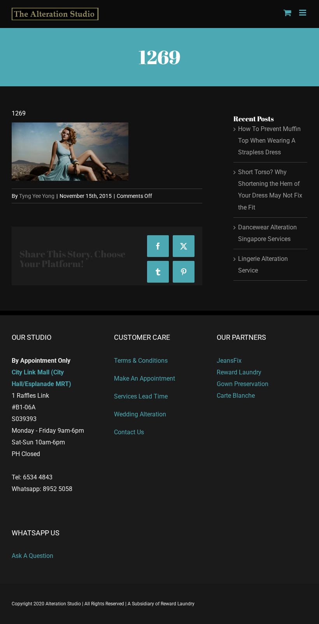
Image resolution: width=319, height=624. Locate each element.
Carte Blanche (236, 395)
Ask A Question (32, 555)
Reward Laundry (239, 372)
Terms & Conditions (141, 360)
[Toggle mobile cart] (287, 13)
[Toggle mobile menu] (303, 13)
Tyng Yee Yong (36, 196)
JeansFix (229, 360)
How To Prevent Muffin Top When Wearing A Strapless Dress (269, 140)
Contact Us (129, 432)
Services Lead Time (141, 396)
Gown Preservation (242, 384)
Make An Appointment (144, 378)
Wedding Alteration (140, 414)
